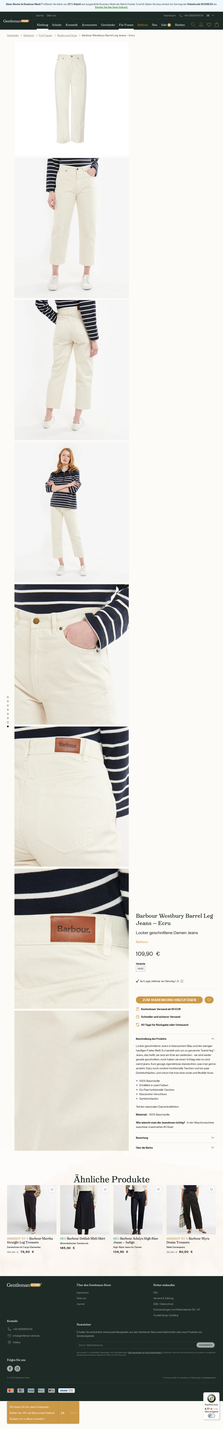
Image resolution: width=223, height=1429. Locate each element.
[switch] (211, 1416)
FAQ (155, 1292)
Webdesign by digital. (203, 1377)
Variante (140, 963)
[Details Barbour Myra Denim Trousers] (191, 1210)
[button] (209, 999)
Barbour (142, 942)
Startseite (13, 35)
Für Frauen (45, 35)
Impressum (170, 15)
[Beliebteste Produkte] (209, 24)
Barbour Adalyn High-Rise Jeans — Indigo (135, 1240)
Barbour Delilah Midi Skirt (86, 1238)
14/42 (140, 968)
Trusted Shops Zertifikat (165, 1315)
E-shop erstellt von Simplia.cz (176, 1377)
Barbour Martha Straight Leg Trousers (30, 1240)
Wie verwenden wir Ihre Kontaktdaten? (145, 1352)
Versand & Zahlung (163, 1298)
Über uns (51, 15)
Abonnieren (205, 1344)
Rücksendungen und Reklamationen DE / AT (176, 1309)
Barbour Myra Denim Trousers (187, 1240)
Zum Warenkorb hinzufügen (169, 1000)
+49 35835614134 (193, 15)
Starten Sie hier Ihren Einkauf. (111, 7)
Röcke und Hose (67, 35)
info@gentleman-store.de (26, 1335)
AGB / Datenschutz (163, 1304)
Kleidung (29, 35)
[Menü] (217, 1394)
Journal (39, 15)
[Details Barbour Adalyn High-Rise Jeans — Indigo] (138, 1210)
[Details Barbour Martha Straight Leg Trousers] (32, 1210)
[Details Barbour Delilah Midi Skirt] (85, 1210)
